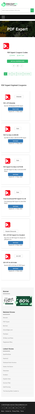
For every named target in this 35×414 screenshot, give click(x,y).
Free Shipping (27, 73)
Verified (13, 55)
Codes (9, 73)
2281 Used (21, 55)
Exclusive (19, 73)
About (2, 411)
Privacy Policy (15, 411)
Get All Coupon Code (17, 61)
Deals (14, 73)
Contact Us (8, 411)
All (5, 73)
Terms (22, 411)
